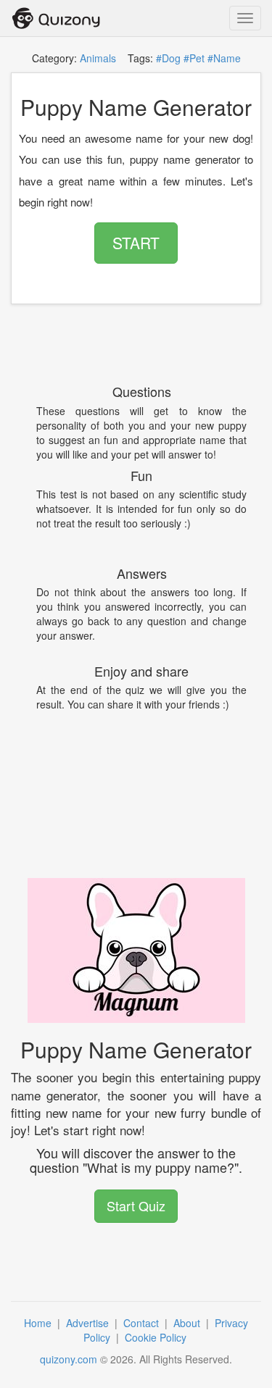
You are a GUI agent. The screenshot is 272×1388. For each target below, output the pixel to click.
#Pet (194, 58)
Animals (98, 58)
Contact (142, 1323)
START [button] (136, 243)
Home (39, 1323)
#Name (224, 58)
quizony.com (68, 1359)
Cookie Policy (157, 1337)
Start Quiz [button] (136, 1205)
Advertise (89, 1323)
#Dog (168, 58)
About (188, 1323)
